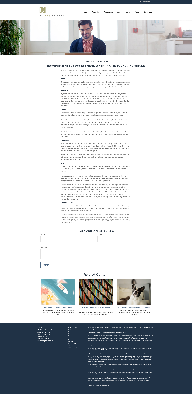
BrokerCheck (122, 332)
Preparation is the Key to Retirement (58, 307)
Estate (70, 334)
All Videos (71, 346)
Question (43, 247)
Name (42, 234)
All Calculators (72, 348)
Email (100, 234)
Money (70, 340)
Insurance (71, 336)
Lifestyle (71, 342)
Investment (71, 332)
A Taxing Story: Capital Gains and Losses (96, 308)
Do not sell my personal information (126, 329)
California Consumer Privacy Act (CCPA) (138, 327)
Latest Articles (72, 344)
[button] (95, 12)
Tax (69, 338)
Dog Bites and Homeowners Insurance (134, 307)
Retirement (71, 330)
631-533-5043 (147, 2)
